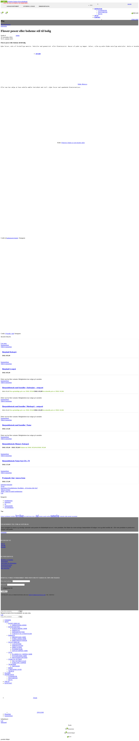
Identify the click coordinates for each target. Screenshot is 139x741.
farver (30, 516)
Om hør (3, 545)
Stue (10, 652)
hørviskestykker (19, 640)
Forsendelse (4, 561)
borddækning (8, 500)
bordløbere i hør (19, 628)
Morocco (84, 84)
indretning (7, 24)
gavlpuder (16, 644)
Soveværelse (14, 642)
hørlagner (17, 647)
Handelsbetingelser (6, 565)
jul (5, 504)
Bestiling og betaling (7, 560)
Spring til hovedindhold (20, 1)
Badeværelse (14, 623)
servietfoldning (9, 507)
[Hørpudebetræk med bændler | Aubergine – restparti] (13, 376)
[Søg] (9, 13)
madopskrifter (9, 506)
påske (66, 516)
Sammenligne (9, 716)
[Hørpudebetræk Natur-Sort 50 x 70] (11, 450)
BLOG (10, 680)
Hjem (2, 24)
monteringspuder (19, 657)
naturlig (54, 515)
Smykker (16, 666)
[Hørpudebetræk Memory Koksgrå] (8, 432)
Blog (100, 14)
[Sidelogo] (77, 18)
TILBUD (11, 671)
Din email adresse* (6, 581)
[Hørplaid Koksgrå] (7, 340)
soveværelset (74, 516)
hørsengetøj (17, 645)
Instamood (102, 12)
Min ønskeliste (5, 568)
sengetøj (69, 516)
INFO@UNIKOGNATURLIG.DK (37, 595)
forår (33, 516)
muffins (48, 516)
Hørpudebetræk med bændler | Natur (16, 425)
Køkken (11, 635)
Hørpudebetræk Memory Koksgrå (15, 444)
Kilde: (80, 84)
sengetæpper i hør (20, 651)
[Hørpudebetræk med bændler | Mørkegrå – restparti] (13, 394)
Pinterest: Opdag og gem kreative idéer (73, 143)
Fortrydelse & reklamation (8, 563)
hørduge (16, 630)
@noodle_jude (9, 333)
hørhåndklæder (19, 625)
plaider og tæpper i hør (22, 654)
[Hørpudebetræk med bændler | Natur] (12, 413)
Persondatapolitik (6, 566)
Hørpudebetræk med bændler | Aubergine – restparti (22, 388)
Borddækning (14, 627)
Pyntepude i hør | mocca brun (13, 478)
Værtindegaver (15, 669)
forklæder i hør (19, 639)
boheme (3, 484)
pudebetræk (17, 649)
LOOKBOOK (102, 10)
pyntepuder (8, 484)
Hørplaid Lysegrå (9, 369)
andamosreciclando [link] (12, 238)
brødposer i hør (19, 637)
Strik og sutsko (15, 659)
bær (25, 516)
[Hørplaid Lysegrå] (6, 358)
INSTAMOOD (12, 678)
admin (17, 35)
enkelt (27, 516)
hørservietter (18, 632)
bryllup (20, 515)
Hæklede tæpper (19, 663)
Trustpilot (3, 532)
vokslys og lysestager (22, 633)
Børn (10, 668)
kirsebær (41, 516)
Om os (3, 543)
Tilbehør (12, 664)
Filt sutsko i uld (19, 661)
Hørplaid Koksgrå (9, 352)
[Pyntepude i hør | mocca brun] (9, 467)
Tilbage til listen (5, 490)
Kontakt (3, 547)
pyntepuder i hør (19, 656)
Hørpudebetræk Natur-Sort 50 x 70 (16, 461)
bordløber (13, 516)
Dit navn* (4, 584)
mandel (44, 516)
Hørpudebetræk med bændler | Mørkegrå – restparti (22, 406)
